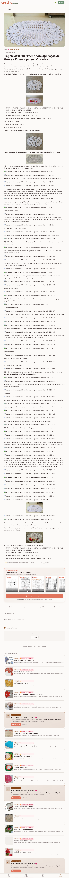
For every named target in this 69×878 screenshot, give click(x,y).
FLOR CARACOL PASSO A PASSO (28, 112)
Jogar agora (15, 724)
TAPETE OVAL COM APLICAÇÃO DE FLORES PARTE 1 (30, 108)
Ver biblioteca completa (34, 596)
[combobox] (36, 562)
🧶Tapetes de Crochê (13, 49)
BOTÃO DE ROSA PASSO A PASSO (29, 115)
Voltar (9, 9)
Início (5, 49)
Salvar (12, 606)
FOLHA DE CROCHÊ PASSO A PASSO (40, 118)
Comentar (58, 606)
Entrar (61, 2)
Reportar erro (10, 613)
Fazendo (28, 606)
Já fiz (43, 606)
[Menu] (66, 2)
